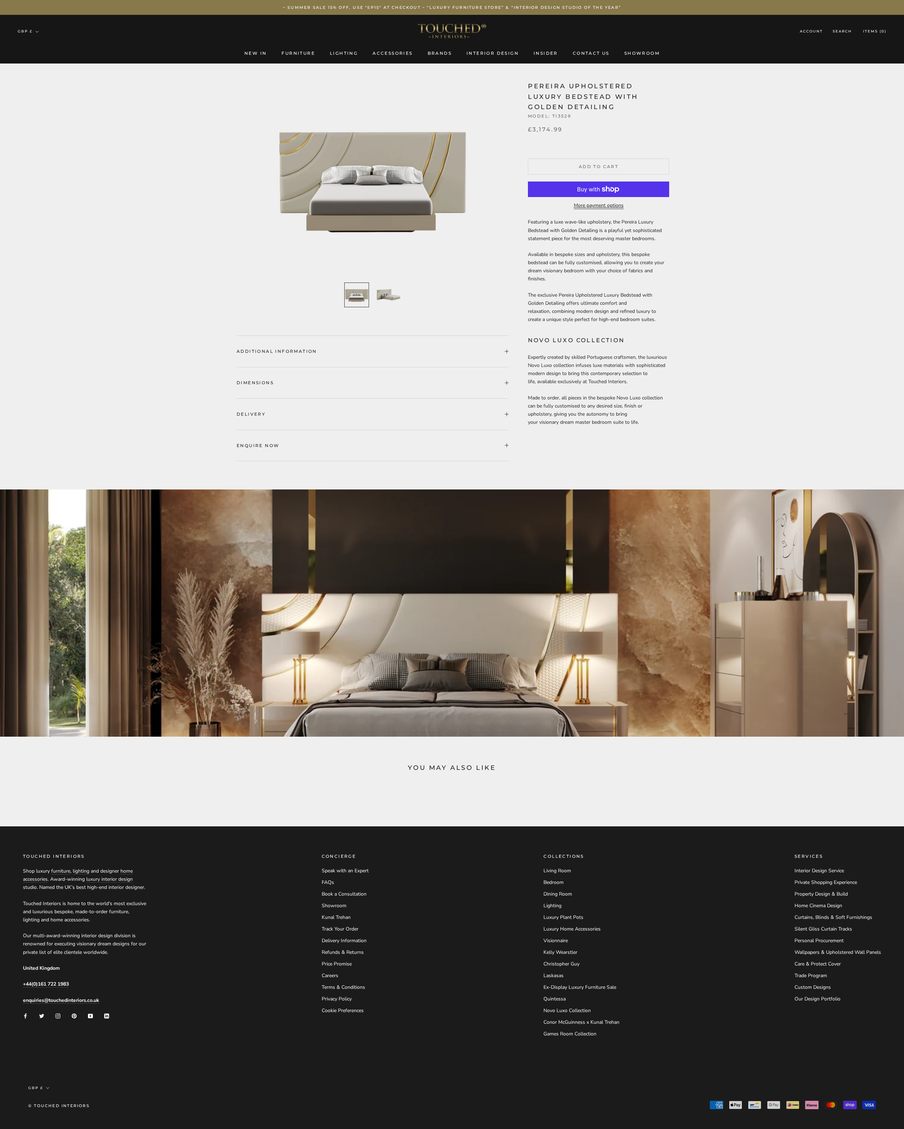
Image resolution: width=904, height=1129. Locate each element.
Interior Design (492, 53)
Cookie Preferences (343, 1010)
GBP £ (25, 31)
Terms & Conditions (343, 987)
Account (811, 31)
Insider (546, 53)
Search (842, 31)
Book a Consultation (344, 894)
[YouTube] (90, 1015)
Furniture (298, 53)
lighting (81, 871)
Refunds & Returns (343, 952)
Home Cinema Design (818, 905)
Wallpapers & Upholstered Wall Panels (838, 952)
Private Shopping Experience (826, 882)
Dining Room (557, 894)
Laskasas (553, 975)
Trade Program (811, 975)
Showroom (642, 53)
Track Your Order (340, 929)
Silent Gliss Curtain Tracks (823, 929)
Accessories (392, 53)
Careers (330, 975)
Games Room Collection (569, 1033)
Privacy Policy (337, 999)
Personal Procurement (819, 940)
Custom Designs (813, 987)
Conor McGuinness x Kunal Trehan (581, 1022)
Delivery (251, 414)
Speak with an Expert (345, 870)
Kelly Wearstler (560, 952)
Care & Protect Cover (818, 964)
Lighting (344, 53)
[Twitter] (41, 1015)
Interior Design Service (819, 870)
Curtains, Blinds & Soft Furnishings (833, 917)
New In (255, 53)
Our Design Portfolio (817, 999)
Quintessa (554, 999)
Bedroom (553, 882)
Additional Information (277, 351)
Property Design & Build (821, 894)
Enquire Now (258, 445)
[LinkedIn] (106, 1015)
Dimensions (255, 382)
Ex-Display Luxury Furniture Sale (579, 987)
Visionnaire (555, 940)
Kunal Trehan (336, 917)
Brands (440, 53)
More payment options (599, 205)
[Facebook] (25, 1015)
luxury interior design (109, 879)
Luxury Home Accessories (572, 929)
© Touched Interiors (59, 1105)
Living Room (557, 870)
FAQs (328, 882)
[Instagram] (57, 1015)
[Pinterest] (74, 1015)
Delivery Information (344, 940)
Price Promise (337, 964)
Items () (874, 31)
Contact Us (591, 53)
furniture (60, 871)
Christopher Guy (561, 964)
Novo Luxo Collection (567, 1010)
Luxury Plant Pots (563, 917)
